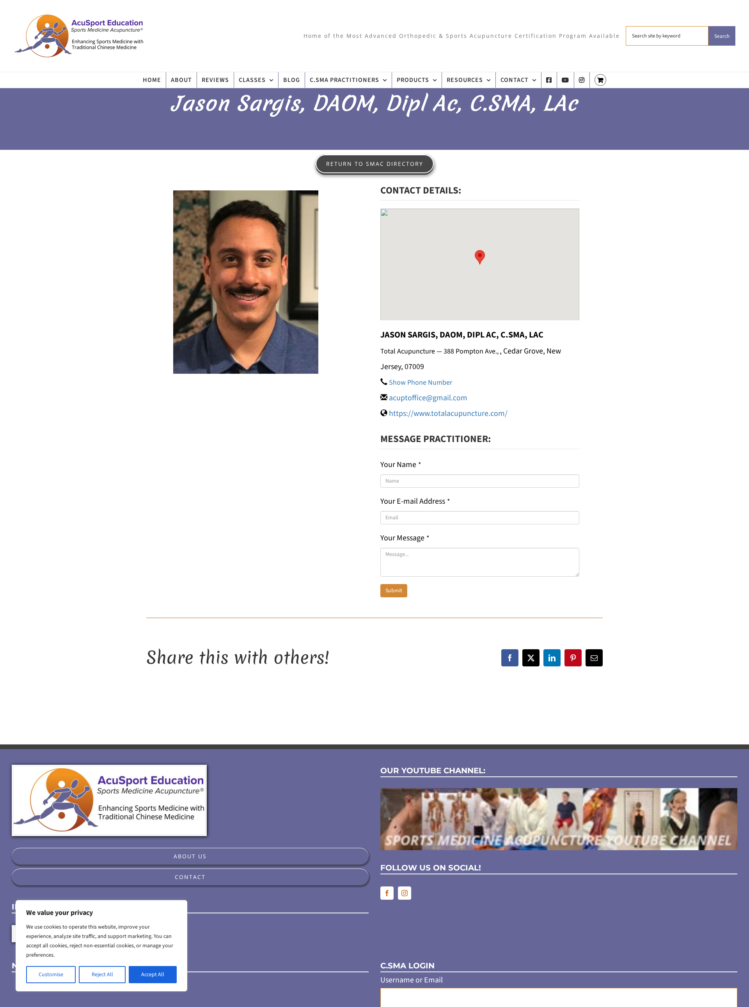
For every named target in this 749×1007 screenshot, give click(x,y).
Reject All (102, 975)
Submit (393, 591)
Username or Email (411, 980)
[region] (101, 945)
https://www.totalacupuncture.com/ (448, 413)
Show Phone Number (420, 382)
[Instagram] (404, 893)
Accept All (152, 975)
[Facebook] (387, 893)
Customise (51, 975)
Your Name (400, 464)
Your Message (405, 538)
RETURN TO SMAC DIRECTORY (374, 163)
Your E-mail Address (415, 501)
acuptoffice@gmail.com (428, 397)
